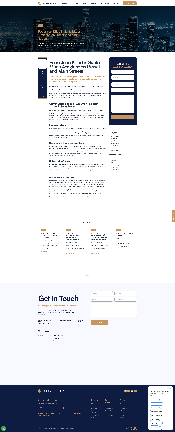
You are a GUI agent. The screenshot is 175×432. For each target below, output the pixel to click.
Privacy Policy (123, 413)
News (112, 141)
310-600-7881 (130, 3)
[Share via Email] (42, 95)
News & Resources (105, 3)
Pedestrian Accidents (116, 169)
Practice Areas (93, 408)
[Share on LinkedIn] (42, 89)
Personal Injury (75, 3)
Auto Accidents (114, 158)
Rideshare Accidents (110, 408)
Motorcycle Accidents (116, 166)
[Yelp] (135, 391)
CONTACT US (173, 216)
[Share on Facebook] (42, 78)
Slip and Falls (114, 160)
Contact (115, 3)
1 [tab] (86, 275)
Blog (121, 403)
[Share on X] (42, 84)
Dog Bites (113, 162)
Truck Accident (114, 149)
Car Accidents (108, 406)
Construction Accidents (116, 164)
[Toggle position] (168, 388)
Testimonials (93, 3)
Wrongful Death (114, 150)
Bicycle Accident (115, 136)
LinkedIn (122, 417)
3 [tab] (88, 275)
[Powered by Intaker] (163, 429)
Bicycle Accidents (109, 415)
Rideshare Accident (115, 147)
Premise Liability (108, 420)
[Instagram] (128, 391)
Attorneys (64, 3)
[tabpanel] (50, 249)
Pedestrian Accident (115, 143)
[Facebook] (125, 391)
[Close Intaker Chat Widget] (170, 388)
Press (121, 406)
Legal (121, 410)
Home (91, 403)
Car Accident (114, 138)
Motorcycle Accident (116, 140)
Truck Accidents (114, 167)
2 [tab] (87, 275)
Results (85, 3)
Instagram (122, 415)
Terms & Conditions (124, 408)
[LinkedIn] (132, 391)
